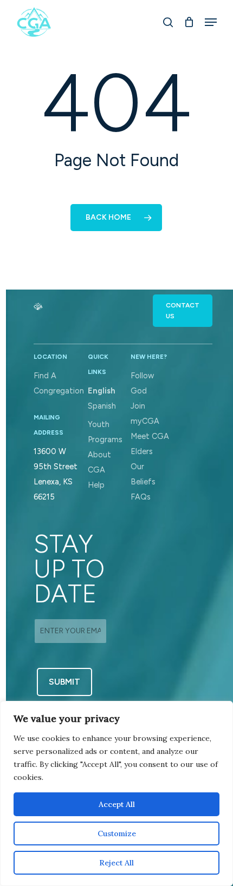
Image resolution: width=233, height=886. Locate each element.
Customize (117, 833)
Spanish (102, 406)
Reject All (116, 863)
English (101, 391)
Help (96, 485)
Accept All (117, 804)
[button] (182, 310)
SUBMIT (64, 682)
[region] (116, 793)
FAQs (141, 497)
